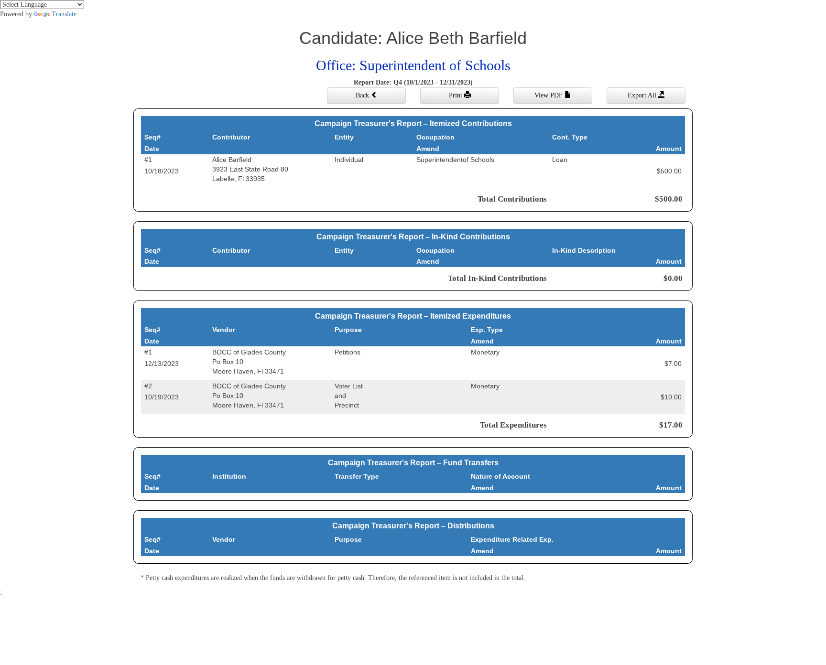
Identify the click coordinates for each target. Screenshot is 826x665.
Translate (64, 14)
